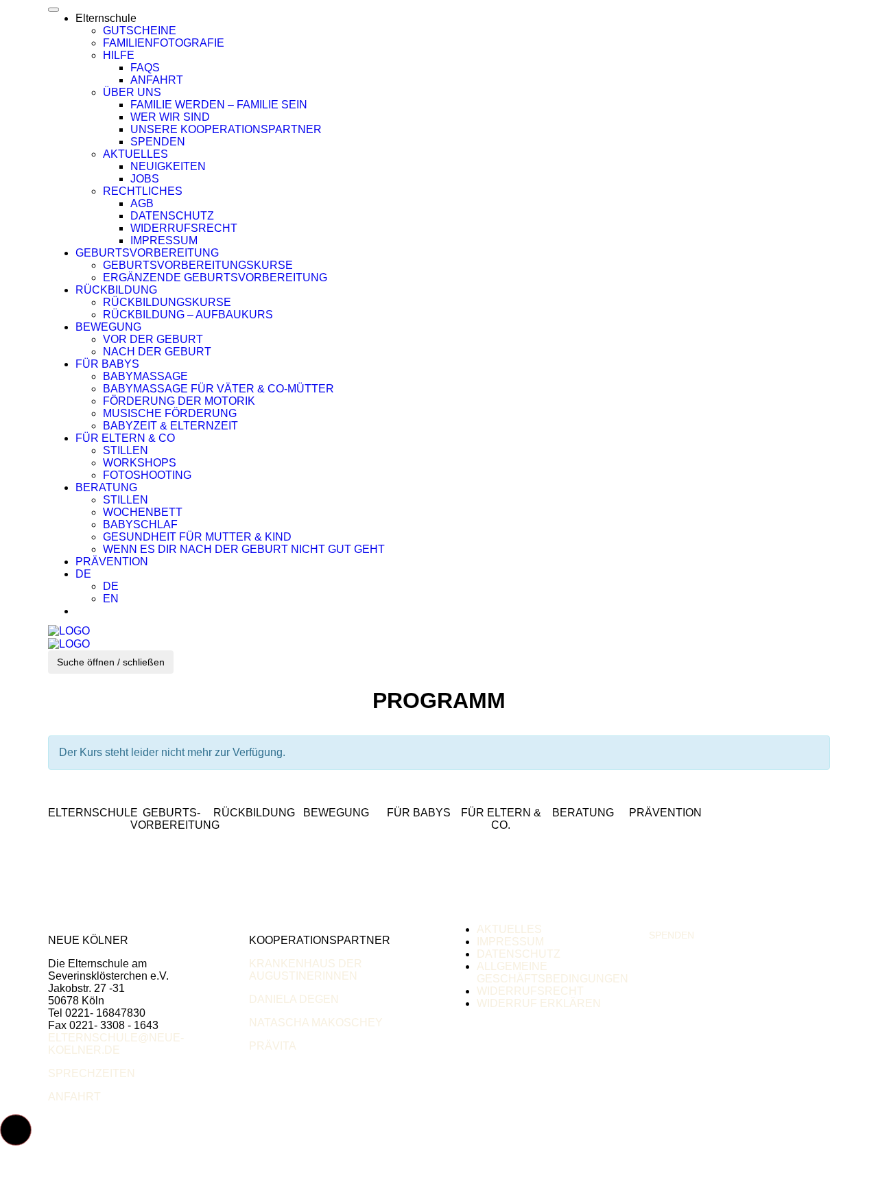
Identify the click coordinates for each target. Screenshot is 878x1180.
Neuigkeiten (168, 166)
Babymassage (145, 376)
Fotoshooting (147, 475)
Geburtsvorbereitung (147, 253)
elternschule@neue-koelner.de (116, 1044)
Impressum (164, 240)
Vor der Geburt (153, 339)
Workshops (139, 463)
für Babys (107, 364)
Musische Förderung (170, 413)
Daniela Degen (294, 999)
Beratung (106, 487)
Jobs (144, 179)
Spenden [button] (671, 935)
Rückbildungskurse (167, 302)
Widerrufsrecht (183, 228)
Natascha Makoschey (316, 1022)
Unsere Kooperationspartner (226, 129)
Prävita (272, 1046)
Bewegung (108, 327)
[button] (16, 1130)
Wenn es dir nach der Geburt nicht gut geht (244, 549)
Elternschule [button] (106, 18)
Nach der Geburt (157, 351)
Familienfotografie (163, 43)
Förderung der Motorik (179, 401)
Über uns (132, 92)
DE (83, 574)
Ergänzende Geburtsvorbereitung (215, 277)
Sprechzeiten (91, 1073)
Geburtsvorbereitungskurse (198, 265)
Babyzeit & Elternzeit (170, 426)
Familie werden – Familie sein (218, 104)
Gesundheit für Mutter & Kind (197, 537)
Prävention (111, 561)
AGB (142, 203)
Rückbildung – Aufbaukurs (188, 314)
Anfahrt (156, 80)
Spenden (157, 142)
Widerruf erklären (539, 1003)
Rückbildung (116, 290)
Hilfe (118, 55)
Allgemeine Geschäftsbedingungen (552, 972)
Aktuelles (135, 154)
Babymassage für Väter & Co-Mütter (218, 388)
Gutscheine (139, 30)
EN (111, 598)
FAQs (145, 67)
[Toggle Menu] (53, 10)
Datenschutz (172, 216)
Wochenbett (142, 512)
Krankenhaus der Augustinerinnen (305, 970)
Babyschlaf (140, 524)
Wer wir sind (170, 117)
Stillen (125, 450)
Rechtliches (142, 191)
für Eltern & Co (125, 438)
